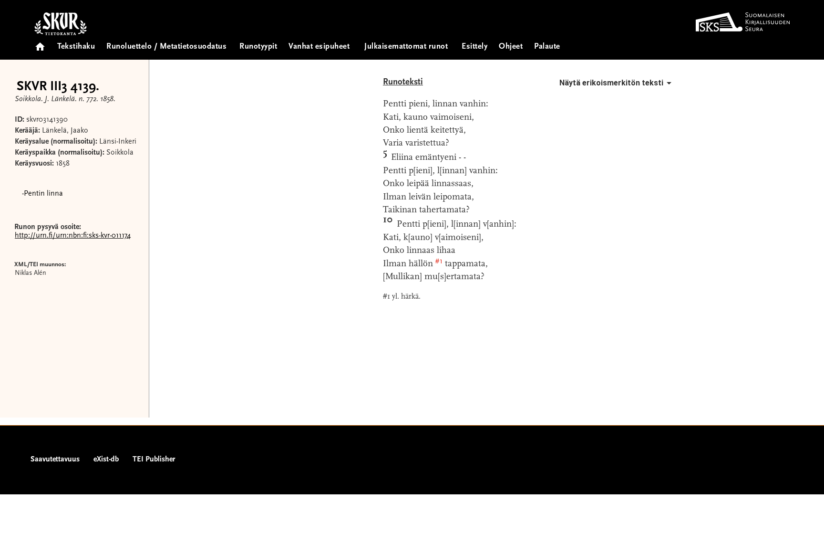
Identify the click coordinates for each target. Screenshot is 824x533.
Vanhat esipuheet (319, 47)
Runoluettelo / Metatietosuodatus (166, 47)
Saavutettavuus (55, 459)
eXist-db (106, 459)
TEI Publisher (154, 459)
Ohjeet (511, 47)
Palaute (547, 47)
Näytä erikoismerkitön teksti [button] (611, 82)
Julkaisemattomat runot (406, 47)
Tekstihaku (76, 47)
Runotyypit (258, 47)
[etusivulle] (40, 43)
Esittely (474, 47)
